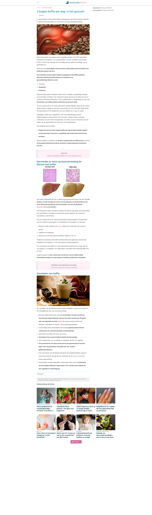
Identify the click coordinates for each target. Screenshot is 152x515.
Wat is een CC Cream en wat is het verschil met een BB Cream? (66, 435)
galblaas (75, 356)
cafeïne (86, 140)
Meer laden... (76, 442)
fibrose (60, 226)
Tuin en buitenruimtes (63, 404)
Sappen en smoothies (102, 431)
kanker (60, 321)
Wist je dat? (60, 431)
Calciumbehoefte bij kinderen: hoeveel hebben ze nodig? (84, 435)
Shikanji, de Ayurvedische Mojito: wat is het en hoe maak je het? (105, 435)
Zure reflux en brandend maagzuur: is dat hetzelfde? (46, 435)
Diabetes (42, 84)
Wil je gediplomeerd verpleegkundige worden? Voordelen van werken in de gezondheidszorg (46, 409)
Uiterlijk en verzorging (44, 404)
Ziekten (78, 404)
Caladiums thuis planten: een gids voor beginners (65, 409)
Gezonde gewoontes (47, 7)
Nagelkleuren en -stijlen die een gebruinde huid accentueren (105, 409)
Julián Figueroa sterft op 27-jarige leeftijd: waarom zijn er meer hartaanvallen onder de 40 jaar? (85, 409)
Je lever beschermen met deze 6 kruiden (64, 267)
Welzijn (38, 7)
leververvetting (42, 207)
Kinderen (79, 431)
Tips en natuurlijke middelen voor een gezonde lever (64, 156)
